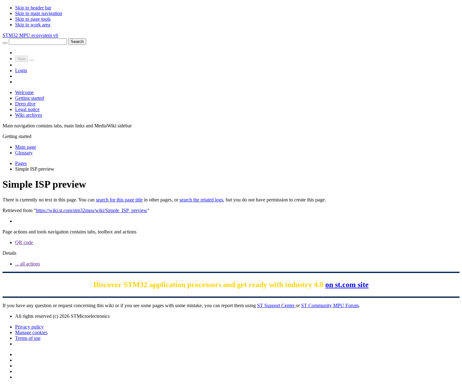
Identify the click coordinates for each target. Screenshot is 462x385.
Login (21, 70)
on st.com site (347, 285)
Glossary (24, 152)
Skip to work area (32, 24)
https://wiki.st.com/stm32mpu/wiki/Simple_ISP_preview (91, 210)
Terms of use (28, 338)
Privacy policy (29, 326)
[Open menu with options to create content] (31, 60)
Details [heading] (9, 253)
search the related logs (201, 199)
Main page (25, 147)
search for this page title (119, 199)
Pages (21, 163)
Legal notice (27, 109)
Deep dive (25, 103)
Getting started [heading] (17, 136)
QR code (24, 242)
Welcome (24, 92)
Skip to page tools (33, 19)
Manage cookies (31, 332)
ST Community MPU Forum (330, 305)
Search (77, 41)
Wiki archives (28, 115)
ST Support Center (276, 305)
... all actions (27, 263)
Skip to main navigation (38, 13)
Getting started (29, 98)
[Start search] (5, 43)
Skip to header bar (33, 7)
